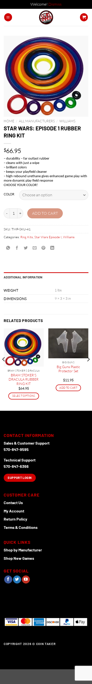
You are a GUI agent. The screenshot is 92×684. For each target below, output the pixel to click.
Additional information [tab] (23, 277)
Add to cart (45, 213)
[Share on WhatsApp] (8, 248)
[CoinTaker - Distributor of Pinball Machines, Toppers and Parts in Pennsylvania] (46, 17)
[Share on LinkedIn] (52, 248)
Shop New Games (19, 558)
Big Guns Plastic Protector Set (68, 369)
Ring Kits (26, 237)
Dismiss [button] (55, 4)
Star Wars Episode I (48, 237)
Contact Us (13, 502)
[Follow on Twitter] (17, 579)
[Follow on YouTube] (26, 579)
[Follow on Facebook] (8, 579)
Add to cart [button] (68, 387)
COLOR (9, 194)
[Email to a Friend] (35, 248)
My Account (14, 511)
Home (9, 121)
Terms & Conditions (21, 527)
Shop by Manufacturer (23, 549)
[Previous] (4, 369)
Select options (23, 396)
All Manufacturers (37, 121)
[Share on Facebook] (17, 248)
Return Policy (15, 519)
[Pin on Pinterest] (43, 248)
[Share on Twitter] (26, 248)
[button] (8, 17)
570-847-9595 (16, 449)
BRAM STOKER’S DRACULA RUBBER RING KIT (24, 379)
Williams (67, 121)
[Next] (88, 369)
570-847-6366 (16, 466)
